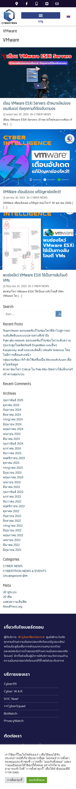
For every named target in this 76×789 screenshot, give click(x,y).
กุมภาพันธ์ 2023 (13, 491)
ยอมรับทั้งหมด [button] (37, 780)
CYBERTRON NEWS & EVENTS (24, 571)
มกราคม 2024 (12, 448)
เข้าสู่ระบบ (10, 592)
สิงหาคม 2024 (12, 414)
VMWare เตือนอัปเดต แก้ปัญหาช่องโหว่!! (32, 191)
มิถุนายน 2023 (12, 472)
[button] (40, 15)
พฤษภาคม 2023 (13, 477)
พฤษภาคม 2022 (13, 535)
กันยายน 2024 (12, 409)
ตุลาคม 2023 (11, 462)
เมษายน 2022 (11, 540)
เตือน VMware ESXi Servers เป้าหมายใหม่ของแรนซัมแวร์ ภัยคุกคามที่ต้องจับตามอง (37, 106)
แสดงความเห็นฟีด (15, 601)
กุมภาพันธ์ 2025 (13, 400)
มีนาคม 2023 (11, 487)
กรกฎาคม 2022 (13, 525)
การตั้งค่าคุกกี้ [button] (14, 780)
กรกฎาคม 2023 (13, 467)
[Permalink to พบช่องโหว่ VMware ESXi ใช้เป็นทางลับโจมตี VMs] (38, 241)
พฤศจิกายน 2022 (14, 506)
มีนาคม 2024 (11, 438)
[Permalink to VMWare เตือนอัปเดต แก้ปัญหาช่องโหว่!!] (38, 157)
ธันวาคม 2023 (12, 453)
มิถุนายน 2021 (12, 549)
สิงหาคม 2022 (12, 520)
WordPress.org (12, 606)
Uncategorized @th (15, 575)
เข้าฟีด (7, 597)
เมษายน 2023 (11, 482)
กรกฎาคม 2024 (13, 419)
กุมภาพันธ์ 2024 (13, 443)
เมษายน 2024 (11, 434)
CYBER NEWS (42, 114)
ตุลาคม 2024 (11, 405)
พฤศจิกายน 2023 (14, 458)
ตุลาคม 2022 (11, 511)
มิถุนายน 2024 (12, 424)
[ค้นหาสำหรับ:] (32, 314)
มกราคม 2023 (12, 496)
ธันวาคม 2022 (12, 501)
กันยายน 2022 (12, 516)
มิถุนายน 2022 (12, 530)
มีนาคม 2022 (11, 544)
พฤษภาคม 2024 (13, 429)
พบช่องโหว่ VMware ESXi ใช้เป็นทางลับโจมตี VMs (35, 277)
